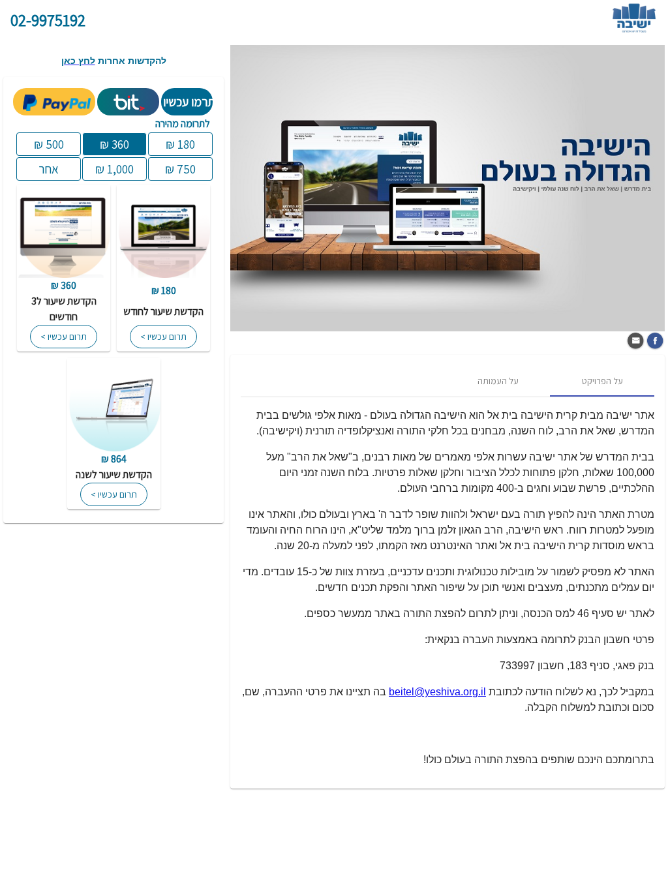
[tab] (602, 381)
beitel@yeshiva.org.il (437, 691)
